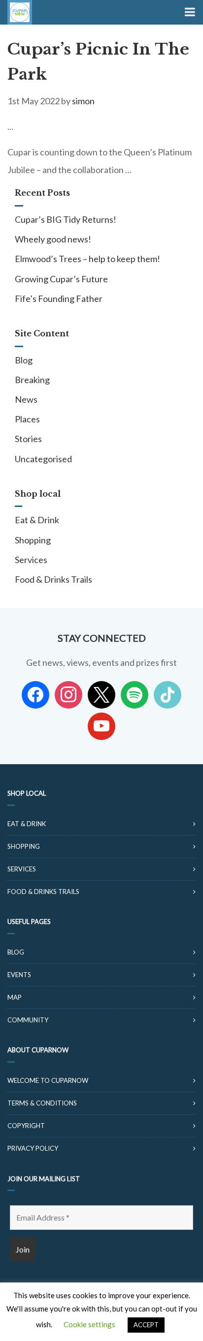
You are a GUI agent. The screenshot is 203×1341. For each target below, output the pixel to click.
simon (83, 100)
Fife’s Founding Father (58, 298)
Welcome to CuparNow (47, 1080)
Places (27, 419)
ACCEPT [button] (146, 1325)
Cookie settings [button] (89, 1324)
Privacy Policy (32, 1148)
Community (27, 1020)
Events (19, 975)
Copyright (26, 1126)
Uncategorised (43, 458)
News (26, 399)
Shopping (33, 540)
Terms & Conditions (42, 1103)
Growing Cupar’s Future (61, 278)
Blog (24, 360)
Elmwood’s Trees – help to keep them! (87, 258)
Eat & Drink (37, 519)
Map (14, 997)
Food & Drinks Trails (53, 579)
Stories (28, 438)
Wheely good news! (53, 239)
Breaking (32, 379)
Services (31, 559)
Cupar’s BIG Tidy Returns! (65, 219)
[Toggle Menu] (189, 12)
